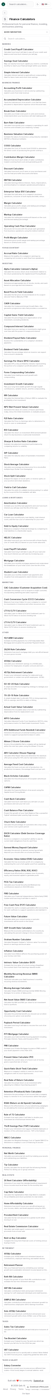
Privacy (13, 1389)
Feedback (45, 1389)
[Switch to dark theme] (37, 4)
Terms (21, 1389)
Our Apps (26, 1393)
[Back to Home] (4, 12)
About (5, 1389)
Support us (39, 1380)
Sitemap (35, 1389)
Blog (28, 1389)
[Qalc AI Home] (3, 4)
